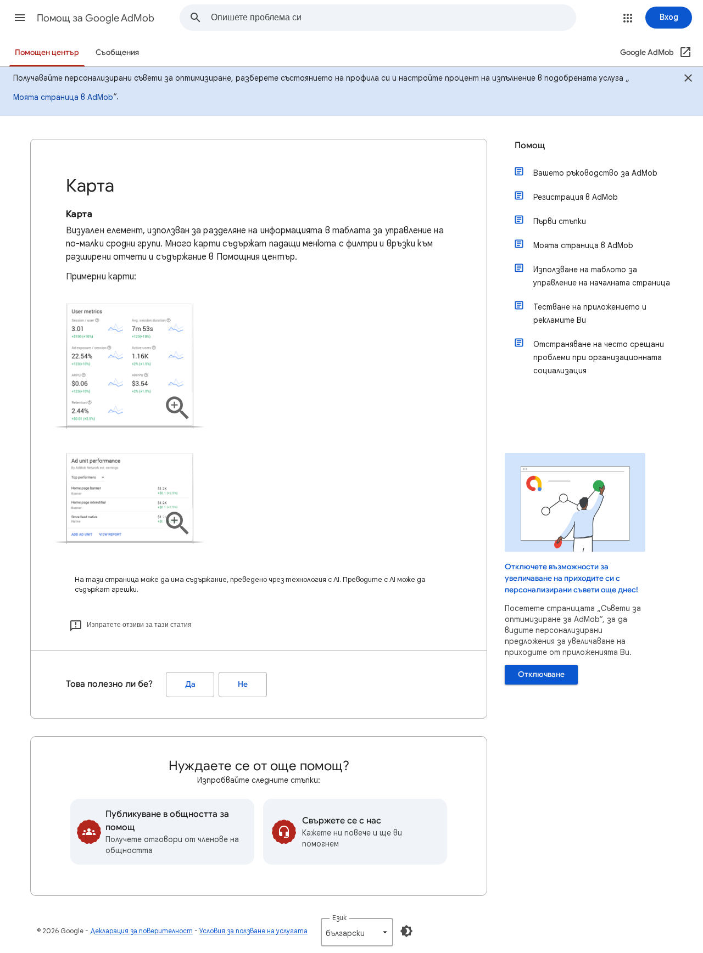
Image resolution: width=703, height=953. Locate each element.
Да (190, 684)
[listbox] (357, 932)
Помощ (530, 145)
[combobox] (393, 17)
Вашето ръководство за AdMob (595, 173)
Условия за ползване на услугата (253, 931)
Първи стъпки (559, 221)
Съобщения (117, 52)
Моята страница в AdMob (63, 97)
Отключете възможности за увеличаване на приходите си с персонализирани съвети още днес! (571, 578)
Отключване (541, 674)
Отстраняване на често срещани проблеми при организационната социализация (598, 357)
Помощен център (47, 52)
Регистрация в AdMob (575, 197)
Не (243, 684)
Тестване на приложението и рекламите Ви (589, 313)
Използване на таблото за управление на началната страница (601, 276)
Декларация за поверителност (141, 931)
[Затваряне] (688, 79)
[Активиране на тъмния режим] (406, 931)
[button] (20, 17)
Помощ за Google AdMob (95, 18)
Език (339, 917)
